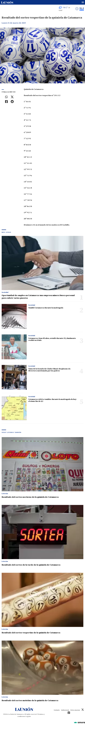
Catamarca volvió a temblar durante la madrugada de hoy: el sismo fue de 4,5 (52, 400)
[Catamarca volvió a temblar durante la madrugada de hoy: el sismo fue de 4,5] (14, 407)
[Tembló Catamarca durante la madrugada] (14, 316)
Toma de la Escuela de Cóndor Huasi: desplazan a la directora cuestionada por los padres (49, 370)
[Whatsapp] (6, 97)
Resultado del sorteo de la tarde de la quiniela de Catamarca (31, 565)
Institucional (65, 710)
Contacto (57, 710)
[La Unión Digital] (7, 2)
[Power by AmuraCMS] (79, 722)
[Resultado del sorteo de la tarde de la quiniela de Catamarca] (42, 532)
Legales (28, 716)
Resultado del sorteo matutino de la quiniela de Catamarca (30, 700)
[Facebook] (6, 101)
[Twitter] (12, 97)
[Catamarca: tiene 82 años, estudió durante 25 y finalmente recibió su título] (14, 346)
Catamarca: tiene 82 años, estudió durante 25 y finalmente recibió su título (52, 339)
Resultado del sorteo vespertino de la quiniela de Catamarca (31, 632)
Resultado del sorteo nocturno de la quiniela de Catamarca (30, 497)
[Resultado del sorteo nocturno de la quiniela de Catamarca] (42, 464)
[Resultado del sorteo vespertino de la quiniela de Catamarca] (42, 600)
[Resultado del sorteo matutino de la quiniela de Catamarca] (42, 668)
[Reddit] (12, 101)
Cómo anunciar (75, 710)
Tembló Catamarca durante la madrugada (45, 308)
